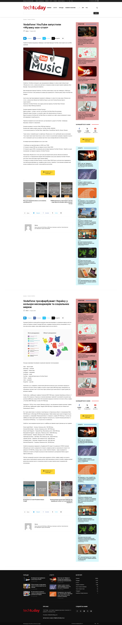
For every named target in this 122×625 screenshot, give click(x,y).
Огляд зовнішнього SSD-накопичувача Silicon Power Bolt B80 (54, 190)
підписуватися (95, 127)
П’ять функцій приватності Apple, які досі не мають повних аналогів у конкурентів (87, 282)
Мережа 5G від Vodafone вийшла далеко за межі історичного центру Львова (86, 62)
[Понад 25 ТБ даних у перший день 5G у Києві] (87, 89)
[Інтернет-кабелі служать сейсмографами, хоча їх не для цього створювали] (87, 174)
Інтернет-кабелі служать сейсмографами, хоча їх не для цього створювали (86, 183)
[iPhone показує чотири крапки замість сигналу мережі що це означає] (26, 586)
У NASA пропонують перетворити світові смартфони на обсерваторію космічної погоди (61, 202)
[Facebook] (90, 1)
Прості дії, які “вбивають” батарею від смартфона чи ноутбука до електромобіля (85, 165)
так (79, 127)
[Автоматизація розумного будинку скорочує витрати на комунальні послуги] (87, 234)
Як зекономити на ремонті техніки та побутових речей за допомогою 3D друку (38, 593)
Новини (29, 196)
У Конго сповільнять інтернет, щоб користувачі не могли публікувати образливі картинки (66, 190)
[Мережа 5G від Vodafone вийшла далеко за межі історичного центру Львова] (87, 53)
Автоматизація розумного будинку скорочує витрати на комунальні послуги (86, 243)
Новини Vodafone (31, 19)
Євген (27, 31)
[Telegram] (84, 611)
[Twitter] (94, 1)
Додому (25, 19)
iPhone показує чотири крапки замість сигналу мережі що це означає (38, 586)
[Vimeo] (96, 1)
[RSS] (80, 611)
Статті (54, 196)
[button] (97, 7)
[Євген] (24, 31)
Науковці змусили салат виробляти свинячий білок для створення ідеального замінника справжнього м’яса (87, 262)
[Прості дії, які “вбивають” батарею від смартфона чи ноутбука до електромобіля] (87, 155)
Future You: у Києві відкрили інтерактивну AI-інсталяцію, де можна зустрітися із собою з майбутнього (86, 116)
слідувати (87, 127)
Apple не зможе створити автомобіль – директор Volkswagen (41, 190)
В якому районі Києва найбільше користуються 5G (86, 80)
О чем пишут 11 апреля (29, 190)
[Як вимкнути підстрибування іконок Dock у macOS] (26, 579)
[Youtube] (98, 1)
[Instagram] (92, 1)
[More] (63, 38)
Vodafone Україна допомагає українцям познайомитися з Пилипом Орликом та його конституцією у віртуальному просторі (86, 42)
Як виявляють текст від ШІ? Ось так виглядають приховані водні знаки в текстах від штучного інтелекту (87, 202)
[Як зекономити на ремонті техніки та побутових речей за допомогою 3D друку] (26, 593)
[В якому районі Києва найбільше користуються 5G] (87, 71)
